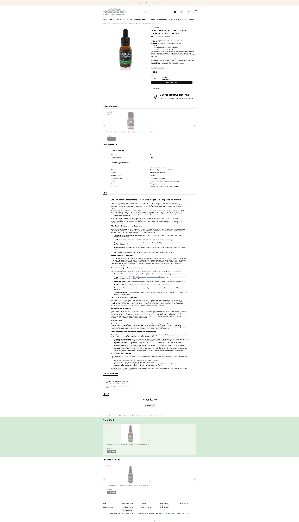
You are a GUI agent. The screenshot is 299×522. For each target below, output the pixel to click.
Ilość (152, 75)
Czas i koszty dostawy (127, 507)
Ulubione (162, 509)
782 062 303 (185, 513)
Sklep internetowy (149, 520)
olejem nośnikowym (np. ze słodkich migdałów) (150, 277)
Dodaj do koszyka (171, 82)
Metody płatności (126, 506)
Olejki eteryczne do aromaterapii (120, 23)
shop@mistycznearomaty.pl (167, 513)
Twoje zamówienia (165, 506)
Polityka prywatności (146, 507)
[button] (175, 12)
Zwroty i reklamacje (127, 510)
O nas (104, 506)
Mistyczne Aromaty (107, 23)
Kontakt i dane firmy (108, 507)
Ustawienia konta (164, 507)
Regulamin (143, 506)
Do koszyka (111, 139)
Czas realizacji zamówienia (129, 509)
